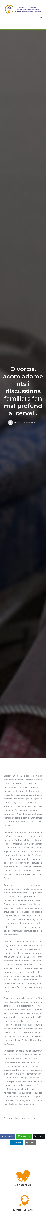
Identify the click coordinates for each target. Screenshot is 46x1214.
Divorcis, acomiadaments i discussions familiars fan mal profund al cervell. (23, 391)
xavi (19, 422)
